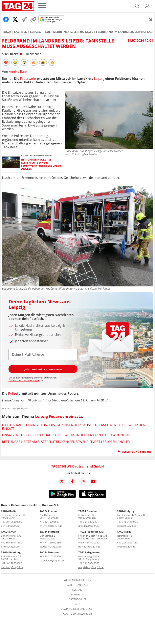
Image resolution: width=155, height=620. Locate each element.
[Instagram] (82, 481)
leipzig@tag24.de (126, 526)
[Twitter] (61, 481)
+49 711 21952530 (50, 542)
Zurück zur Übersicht (136, 452)
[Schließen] (151, 20)
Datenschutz (77, 599)
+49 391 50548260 (88, 563)
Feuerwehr (28, 78)
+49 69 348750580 (88, 542)
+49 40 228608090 (11, 563)
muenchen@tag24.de (52, 560)
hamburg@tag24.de (12, 567)
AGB (77, 604)
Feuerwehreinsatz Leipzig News (68, 31)
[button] (147, 6)
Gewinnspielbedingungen (77, 609)
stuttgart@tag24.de (51, 546)
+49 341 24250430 (127, 522)
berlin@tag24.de (10, 526)
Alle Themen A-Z (77, 585)
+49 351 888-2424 (88, 522)
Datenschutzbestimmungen (24, 380)
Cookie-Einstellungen (77, 613)
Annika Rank (18, 71)
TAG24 (6, 31)
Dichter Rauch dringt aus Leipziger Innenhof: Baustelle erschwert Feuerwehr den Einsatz (73, 427)
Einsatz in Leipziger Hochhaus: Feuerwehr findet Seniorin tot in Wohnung (66, 435)
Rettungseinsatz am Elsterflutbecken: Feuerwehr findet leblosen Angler (41, 164)
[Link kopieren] (33, 19)
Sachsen (20, 31)
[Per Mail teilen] (24, 19)
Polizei (13, 393)
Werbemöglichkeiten (77, 580)
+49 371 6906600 (49, 522)
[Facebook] (72, 481)
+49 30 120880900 (11, 522)
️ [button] (6, 62)
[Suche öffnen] (137, 6)
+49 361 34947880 (11, 542)
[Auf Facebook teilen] (6, 19)
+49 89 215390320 (50, 556)
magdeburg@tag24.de (91, 567)
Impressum (78, 594)
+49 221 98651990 (127, 542)
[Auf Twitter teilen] (15, 19)
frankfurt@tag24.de (89, 546)
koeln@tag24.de (126, 546)
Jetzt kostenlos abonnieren (43, 369)
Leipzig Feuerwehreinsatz (58, 416)
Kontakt (77, 589)
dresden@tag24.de (89, 526)
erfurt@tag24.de (10, 546)
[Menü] (42, 6)
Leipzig (35, 31)
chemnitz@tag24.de (51, 526)
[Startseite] (18, 6)
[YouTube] (93, 481)
